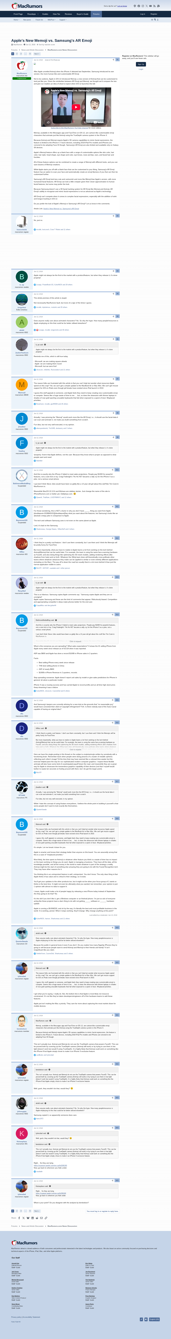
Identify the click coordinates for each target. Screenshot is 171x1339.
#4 (117, 294)
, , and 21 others (53, 370)
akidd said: (40, 933)
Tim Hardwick (90, 1279)
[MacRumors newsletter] (158, 6)
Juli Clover (15, 1271)
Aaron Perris (90, 1304)
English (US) (154, 1319)
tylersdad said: (41, 1133)
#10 (117, 470)
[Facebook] (139, 6)
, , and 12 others (53, 497)
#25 (117, 1180)
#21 (117, 1015)
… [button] (25, 54)
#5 (117, 316)
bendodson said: (42, 1070)
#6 (117, 339)
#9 (117, 437)
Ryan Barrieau (90, 1296)
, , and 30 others (54, 330)
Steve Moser (16, 1304)
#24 (117, 1128)
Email (13, 1267)
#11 (117, 506)
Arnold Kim (15, 1263)
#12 (117, 538)
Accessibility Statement (31, 1317)
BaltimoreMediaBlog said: (45, 620)
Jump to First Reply (51, 60)
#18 (117, 818)
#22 (117, 1064)
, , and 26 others (52, 404)
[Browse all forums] (152, 19)
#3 (117, 271)
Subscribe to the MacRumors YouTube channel (69, 128)
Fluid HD (18, 1322)
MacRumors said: (42, 1021)
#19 (117, 928)
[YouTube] (150, 6)
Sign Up (141, 64)
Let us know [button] (122, 6)
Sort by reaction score (47, 45)
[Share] (113, 59)
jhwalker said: (41, 787)
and (46, 605)
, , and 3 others (54, 428)
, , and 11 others (53, 229)
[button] (30, 14)
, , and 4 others (55, 529)
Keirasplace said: (42, 1186)
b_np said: (39, 345)
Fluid (12, 1322)
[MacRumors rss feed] (154, 6)
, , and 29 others (54, 285)
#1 (117, 60)
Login (141, 69)
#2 (117, 216)
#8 (117, 413)
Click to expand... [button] (76, 641)
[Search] (155, 19)
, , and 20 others (51, 307)
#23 (117, 1098)
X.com (18, 1267)
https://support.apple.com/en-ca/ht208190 (50, 1165)
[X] (147, 6)
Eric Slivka (89, 1263)
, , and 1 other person (53, 568)
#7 (117, 379)
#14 (117, 614)
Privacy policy (16, 1317)
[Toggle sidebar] (158, 20)
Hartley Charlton (17, 1288)
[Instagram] (143, 6)
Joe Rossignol (90, 1271)
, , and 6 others (53, 691)
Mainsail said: (41, 824)
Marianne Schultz (91, 1288)
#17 (117, 781)
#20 (117, 962)
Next (36, 54)
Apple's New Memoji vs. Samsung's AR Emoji (61, 209)
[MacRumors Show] (135, 6)
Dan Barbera (16, 1296)
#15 (117, 700)
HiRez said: (40, 728)
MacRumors (17, 45)
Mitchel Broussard (18, 1279)
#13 (117, 577)
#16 (117, 723)
